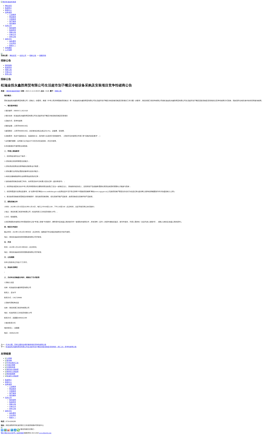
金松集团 (20, 433)
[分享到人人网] (15, 430)
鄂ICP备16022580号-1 (9, 433)
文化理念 (12, 43)
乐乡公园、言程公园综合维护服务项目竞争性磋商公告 (26, 344)
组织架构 (12, 28)
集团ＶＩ (12, 45)
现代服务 (12, 23)
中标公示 (12, 34)
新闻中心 (8, 10)
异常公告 (12, 37)
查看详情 (42, 55)
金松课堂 (12, 41)
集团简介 (8, 8)
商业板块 (12, 17)
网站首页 (8, 6)
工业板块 (12, 14)
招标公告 (12, 32)
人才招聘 (8, 50)
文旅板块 (12, 19)
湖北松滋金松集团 (13, 91)
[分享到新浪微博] (8, 430)
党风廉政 (8, 48)
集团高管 (12, 30)
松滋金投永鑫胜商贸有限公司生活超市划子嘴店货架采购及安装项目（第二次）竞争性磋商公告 (41, 347)
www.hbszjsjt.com (45, 433)
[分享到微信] (18, 430)
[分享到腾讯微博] (12, 430)
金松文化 (8, 39)
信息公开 (8, 26)
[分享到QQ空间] (5, 430)
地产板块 (12, 21)
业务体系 (8, 12)
